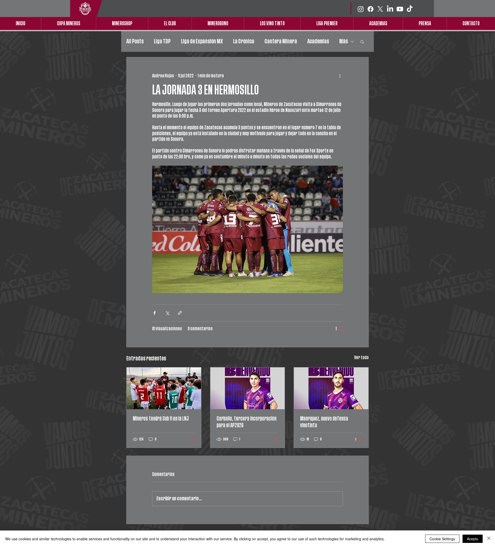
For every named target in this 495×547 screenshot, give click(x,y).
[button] (362, 41)
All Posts (135, 41)
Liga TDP (162, 41)
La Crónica (243, 41)
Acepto (472, 538)
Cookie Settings (442, 538)
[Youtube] (400, 9)
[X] (380, 9)
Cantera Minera (281, 41)
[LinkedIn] (390, 9)
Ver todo (361, 357)
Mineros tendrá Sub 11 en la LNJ (161, 418)
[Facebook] (370, 9)
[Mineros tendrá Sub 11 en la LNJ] (164, 388)
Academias (318, 41)
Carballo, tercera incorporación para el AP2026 (246, 422)
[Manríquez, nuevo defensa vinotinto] (331, 388)
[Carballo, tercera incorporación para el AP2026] (247, 388)
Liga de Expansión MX (202, 41)
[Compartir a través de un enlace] (179, 312)
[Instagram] (361, 9)
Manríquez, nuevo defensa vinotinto (324, 422)
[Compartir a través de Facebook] (154, 312)
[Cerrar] (489, 539)
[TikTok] (410, 9)
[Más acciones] (340, 76)
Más (343, 41)
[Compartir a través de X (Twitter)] (167, 312)
